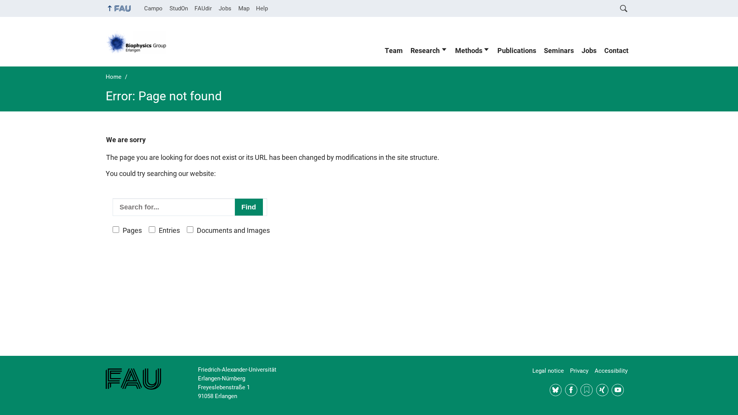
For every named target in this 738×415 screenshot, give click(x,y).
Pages (132, 230)
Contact (616, 51)
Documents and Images (233, 230)
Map (243, 8)
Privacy (579, 370)
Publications (516, 51)
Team (394, 51)
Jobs (225, 8)
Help (262, 8)
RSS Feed (586, 390)
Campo (153, 8)
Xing (602, 390)
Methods (468, 51)
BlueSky (556, 390)
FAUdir (203, 8)
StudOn (179, 8)
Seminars (559, 51)
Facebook (571, 390)
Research (425, 51)
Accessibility (611, 370)
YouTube (618, 390)
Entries (169, 230)
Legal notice (548, 370)
